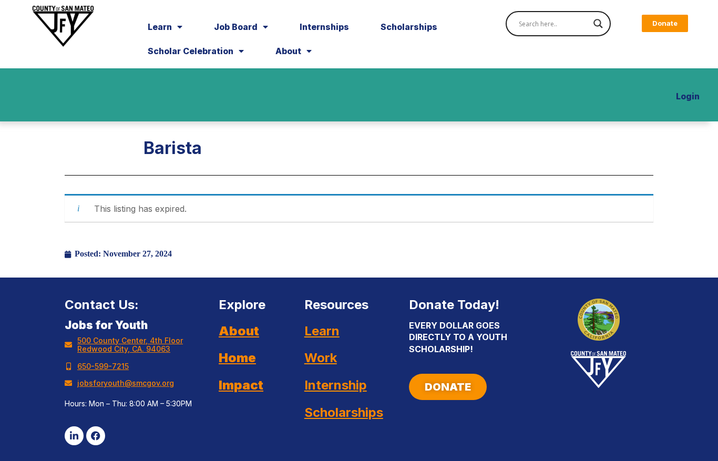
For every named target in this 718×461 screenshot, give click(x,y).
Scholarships (409, 27)
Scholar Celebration (190, 51)
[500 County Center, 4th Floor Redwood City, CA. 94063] (68, 345)
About (288, 51)
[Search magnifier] (598, 23)
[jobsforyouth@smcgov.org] (68, 383)
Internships (324, 27)
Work (320, 357)
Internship (335, 385)
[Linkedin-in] (74, 435)
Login (688, 96)
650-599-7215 (103, 366)
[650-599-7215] (68, 366)
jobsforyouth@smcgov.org (125, 382)
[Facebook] (95, 435)
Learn (160, 27)
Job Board (236, 27)
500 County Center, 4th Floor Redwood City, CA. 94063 (130, 344)
